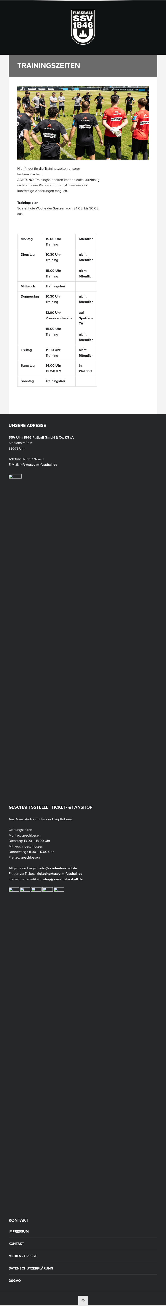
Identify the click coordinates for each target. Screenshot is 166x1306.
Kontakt (16, 1244)
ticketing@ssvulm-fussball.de (59, 874)
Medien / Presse (23, 1256)
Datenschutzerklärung (31, 1268)
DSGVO (15, 1280)
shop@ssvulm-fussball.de (63, 879)
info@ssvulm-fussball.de (38, 465)
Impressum (19, 1231)
